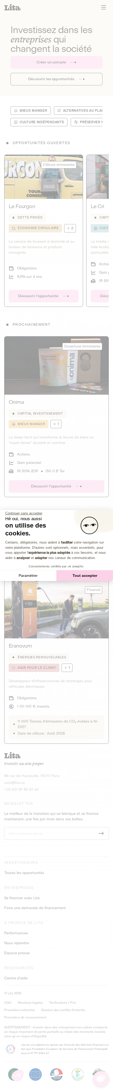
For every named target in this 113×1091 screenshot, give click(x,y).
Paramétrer (28, 575)
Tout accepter (85, 575)
